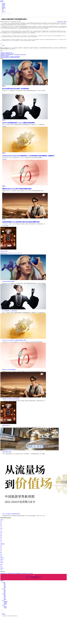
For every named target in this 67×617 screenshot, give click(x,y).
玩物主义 (1, 562)
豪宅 (1, 521)
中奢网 (8, 573)
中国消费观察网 (17, 573)
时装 (1, 538)
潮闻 (62, 21)
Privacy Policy (35, 576)
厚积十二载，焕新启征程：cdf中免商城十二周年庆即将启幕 (10, 56)
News (1, 564)
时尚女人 (3, 5)
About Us (26, 576)
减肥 (1, 535)
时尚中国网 (59, 21)
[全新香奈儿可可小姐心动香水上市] (8, 423)
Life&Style (3, 4)
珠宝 (1, 523)
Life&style (3, 593)
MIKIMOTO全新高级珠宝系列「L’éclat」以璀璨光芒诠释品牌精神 (9, 310)
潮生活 (14, 573)
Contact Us (30, 576)
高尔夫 (1, 528)
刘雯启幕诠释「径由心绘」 (5, 55)
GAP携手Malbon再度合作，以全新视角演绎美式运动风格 (10, 57)
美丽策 (3, 45)
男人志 (3, 6)
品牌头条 (65, 21)
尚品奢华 (3, 3)
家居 (1, 545)
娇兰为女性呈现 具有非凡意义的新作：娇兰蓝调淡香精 (8, 281)
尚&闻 (1, 569)
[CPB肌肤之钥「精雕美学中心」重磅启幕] (29, 450)
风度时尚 (24, 573)
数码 (1, 552)
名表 (1, 526)
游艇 (4, 585)
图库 (1, 566)
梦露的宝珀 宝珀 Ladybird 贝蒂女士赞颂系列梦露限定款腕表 (9, 369)
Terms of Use (40, 576)
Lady (1, 531)
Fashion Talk (28, 573)
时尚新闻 (11, 573)
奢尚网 (1, 573)
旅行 (1, 550)
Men (1, 555)
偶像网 (4, 573)
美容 (1, 533)
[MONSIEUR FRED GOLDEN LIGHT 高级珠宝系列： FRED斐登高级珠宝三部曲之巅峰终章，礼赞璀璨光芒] (23, 338)
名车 (4, 588)
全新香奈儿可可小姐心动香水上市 (6, 52)
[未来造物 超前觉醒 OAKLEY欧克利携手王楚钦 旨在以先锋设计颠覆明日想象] (23, 397)
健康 (4, 596)
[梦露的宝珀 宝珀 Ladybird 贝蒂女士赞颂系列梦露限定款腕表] (23, 367)
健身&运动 (2, 557)
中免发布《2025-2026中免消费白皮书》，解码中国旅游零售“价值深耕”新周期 (13, 54)
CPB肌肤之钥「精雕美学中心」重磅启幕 (7, 53)
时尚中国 (1, 0)
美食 (1, 547)
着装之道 (5, 603)
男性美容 (1, 559)
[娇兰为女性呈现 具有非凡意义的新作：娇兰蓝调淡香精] (23, 279)
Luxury (1, 519)
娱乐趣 (5, 599)
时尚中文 (31, 573)
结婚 (1, 540)
